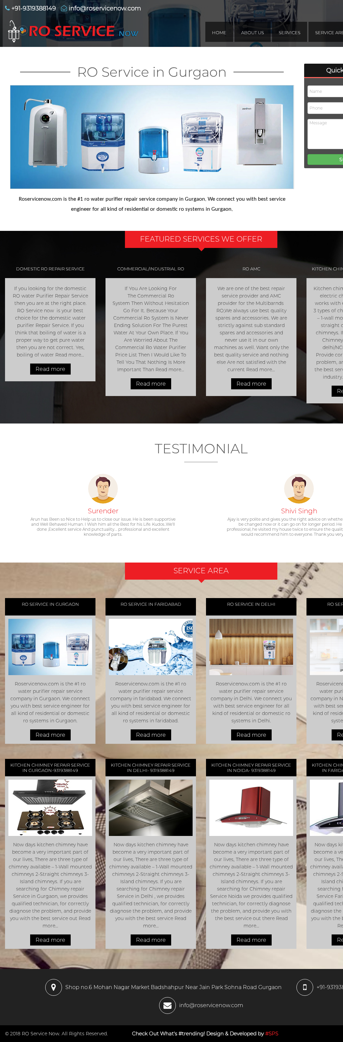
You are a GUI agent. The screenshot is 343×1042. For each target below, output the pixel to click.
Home (219, 32)
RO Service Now (40, 1034)
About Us (252, 32)
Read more (50, 369)
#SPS (271, 1033)
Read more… (69, 355)
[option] (103, 510)
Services (289, 32)
